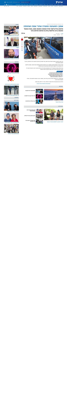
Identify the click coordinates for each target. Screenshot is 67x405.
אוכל (24, 4)
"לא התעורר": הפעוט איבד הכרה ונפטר (56, 76)
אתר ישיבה (24, 6)
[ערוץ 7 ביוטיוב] (6, 4)
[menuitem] (62, 4)
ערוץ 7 (62, 24)
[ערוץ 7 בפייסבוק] (10, 4)
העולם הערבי (40, 6)
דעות (27, 4)
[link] (53, 96)
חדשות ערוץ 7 (58, 2)
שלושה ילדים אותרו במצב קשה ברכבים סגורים (55, 74)
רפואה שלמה (45, 6)
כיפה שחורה (56, 6)
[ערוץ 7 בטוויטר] (12, 4)
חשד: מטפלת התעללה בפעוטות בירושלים (55, 75)
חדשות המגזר (61, 6)
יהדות (22, 4)
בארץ (47, 4)
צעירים (49, 6)
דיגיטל (52, 6)
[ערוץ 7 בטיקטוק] (5, 4)
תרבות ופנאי (35, 6)
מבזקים (58, 4)
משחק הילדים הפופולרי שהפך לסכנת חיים (55, 72)
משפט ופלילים (36, 4)
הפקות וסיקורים (18, 4)
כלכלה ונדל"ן (31, 4)
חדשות (62, 4)
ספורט (32, 6)
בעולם (45, 4)
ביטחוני (55, 4)
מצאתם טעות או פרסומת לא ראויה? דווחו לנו (43, 83)
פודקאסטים (41, 4)
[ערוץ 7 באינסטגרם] (8, 4)
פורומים (29, 6)
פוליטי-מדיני (51, 4)
